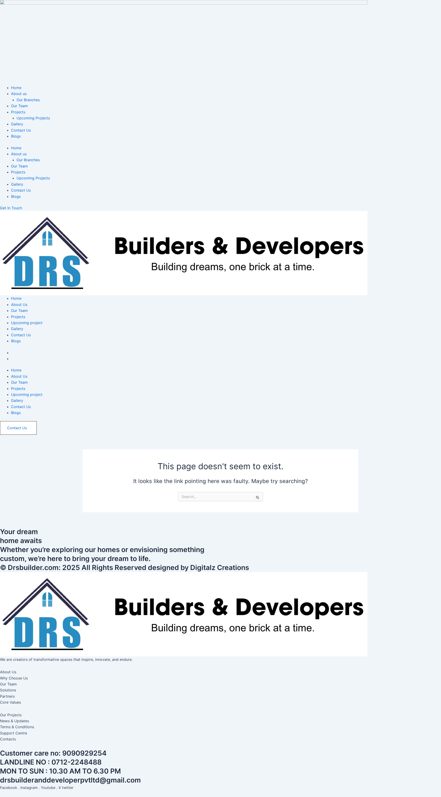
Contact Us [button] (17, 428)
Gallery (17, 124)
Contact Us (21, 130)
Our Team (19, 106)
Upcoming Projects (33, 118)
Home (16, 87)
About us (19, 93)
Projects (18, 112)
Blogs (16, 136)
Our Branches (28, 100)
